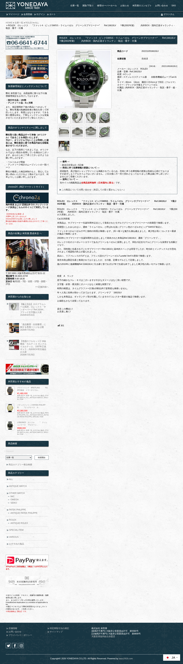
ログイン (40, 14)
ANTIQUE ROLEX (19, 523)
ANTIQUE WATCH (36, 397)
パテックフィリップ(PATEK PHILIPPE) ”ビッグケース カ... (31, 406)
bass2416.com (126, 658)
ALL (37, 22)
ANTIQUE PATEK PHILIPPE (23, 513)
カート (52, 14)
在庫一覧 (19, 22)
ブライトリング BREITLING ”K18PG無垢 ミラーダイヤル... (32, 389)
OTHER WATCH (17, 493)
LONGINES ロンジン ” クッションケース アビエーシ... (32, 423)
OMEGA (14, 499)
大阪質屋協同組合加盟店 (103, 636)
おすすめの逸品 (38, 395)
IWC (12, 496)
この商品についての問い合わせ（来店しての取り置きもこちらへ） (93, 189)
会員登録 (28, 14)
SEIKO (13, 503)
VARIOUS (14, 537)
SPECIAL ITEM (38, 417)
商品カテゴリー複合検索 (20, 464)
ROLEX (29, 22)
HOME (9, 22)
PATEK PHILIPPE (17, 509)
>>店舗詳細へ (42, 287)
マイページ (14, 14)
